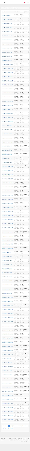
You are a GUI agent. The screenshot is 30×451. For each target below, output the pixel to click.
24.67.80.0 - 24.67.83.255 (7, 370)
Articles (17, 439)
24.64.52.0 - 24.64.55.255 (7, 35)
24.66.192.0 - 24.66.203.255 (7, 330)
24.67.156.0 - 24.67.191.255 (7, 399)
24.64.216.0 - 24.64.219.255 (7, 113)
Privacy (21, 441)
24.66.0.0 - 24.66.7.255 (6, 252)
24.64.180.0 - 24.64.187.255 (7, 93)
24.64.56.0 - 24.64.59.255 (7, 39)
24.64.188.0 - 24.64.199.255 (7, 97)
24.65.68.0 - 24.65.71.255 (7, 154)
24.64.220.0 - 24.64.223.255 (7, 117)
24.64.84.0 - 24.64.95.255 (7, 60)
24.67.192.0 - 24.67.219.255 (7, 403)
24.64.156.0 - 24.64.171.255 (7, 80)
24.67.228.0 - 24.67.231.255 (7, 415)
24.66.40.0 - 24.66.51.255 (7, 264)
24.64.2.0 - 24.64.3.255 (6, 15)
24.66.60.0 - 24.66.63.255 (7, 276)
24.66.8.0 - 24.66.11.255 (7, 256)
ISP (20, 439)
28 (8, 428)
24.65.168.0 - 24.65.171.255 (7, 195)
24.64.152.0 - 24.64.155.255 (7, 76)
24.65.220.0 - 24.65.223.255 (7, 223)
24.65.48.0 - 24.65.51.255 (7, 146)
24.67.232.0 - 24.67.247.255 (7, 419)
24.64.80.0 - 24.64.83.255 (7, 56)
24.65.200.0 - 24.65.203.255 (7, 207)
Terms (25, 441)
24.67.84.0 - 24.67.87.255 (7, 374)
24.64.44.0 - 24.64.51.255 (7, 31)
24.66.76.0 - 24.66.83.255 (7, 285)
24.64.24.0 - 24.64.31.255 (7, 23)
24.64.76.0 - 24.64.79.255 (7, 52)
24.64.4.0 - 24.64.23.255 (7, 19)
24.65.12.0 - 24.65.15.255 (7, 129)
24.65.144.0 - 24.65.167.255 (7, 191)
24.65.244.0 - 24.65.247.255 (7, 244)
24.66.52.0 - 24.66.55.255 (7, 268)
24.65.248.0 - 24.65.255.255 (7, 248)
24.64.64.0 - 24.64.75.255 (7, 48)
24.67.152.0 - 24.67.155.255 (7, 395)
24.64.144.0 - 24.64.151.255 (7, 72)
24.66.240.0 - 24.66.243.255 (7, 350)
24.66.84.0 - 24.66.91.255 (7, 289)
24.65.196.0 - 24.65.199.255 (7, 203)
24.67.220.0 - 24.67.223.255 (7, 407)
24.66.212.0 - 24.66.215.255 (7, 338)
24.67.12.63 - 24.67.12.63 (7, 362)
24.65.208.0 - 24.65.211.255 (7, 215)
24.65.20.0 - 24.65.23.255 (7, 138)
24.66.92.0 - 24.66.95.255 (7, 293)
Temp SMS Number (13, 438)
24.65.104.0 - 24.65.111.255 (7, 170)
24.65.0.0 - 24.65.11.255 (7, 125)
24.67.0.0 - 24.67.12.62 (6, 358)
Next (12, 428)
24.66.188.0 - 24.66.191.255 (7, 326)
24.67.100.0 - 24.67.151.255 (7, 391)
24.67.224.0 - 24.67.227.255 (7, 411)
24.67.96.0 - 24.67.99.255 (7, 387)
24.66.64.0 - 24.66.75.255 (7, 281)
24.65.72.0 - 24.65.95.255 (7, 158)
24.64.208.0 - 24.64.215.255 (7, 109)
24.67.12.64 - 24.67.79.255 (7, 366)
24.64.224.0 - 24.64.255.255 (7, 121)
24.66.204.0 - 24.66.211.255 (7, 334)
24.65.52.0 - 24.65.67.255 (7, 150)
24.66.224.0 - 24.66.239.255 (7, 346)
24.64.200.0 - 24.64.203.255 (7, 101)
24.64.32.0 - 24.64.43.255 (7, 27)
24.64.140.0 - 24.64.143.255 (7, 68)
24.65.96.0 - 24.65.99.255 (7, 162)
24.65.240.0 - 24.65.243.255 (7, 240)
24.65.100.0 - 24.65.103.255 (7, 166)
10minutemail (12, 439)
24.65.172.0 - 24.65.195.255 (7, 199)
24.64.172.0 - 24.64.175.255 (7, 84)
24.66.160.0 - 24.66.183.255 (7, 317)
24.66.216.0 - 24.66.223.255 (7, 342)
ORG (23, 439)
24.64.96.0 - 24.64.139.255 (7, 64)
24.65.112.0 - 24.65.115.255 (7, 174)
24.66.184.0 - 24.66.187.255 (7, 321)
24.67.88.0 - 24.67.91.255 (7, 379)
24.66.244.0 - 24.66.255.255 (7, 354)
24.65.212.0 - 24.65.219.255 (7, 219)
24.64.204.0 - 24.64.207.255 (7, 105)
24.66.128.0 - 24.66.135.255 (7, 305)
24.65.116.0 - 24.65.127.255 (7, 178)
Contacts (27, 439)
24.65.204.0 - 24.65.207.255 (7, 211)
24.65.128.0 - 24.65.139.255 (7, 183)
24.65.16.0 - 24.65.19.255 (7, 133)
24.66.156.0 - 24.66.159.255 (7, 313)
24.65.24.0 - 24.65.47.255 (7, 142)
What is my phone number (23, 438)
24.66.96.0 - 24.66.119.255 (7, 297)
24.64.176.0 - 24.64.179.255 (7, 89)
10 (3, 428)
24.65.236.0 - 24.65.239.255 (7, 236)
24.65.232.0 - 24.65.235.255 (7, 232)
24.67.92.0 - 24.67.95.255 (7, 383)
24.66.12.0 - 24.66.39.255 (7, 260)
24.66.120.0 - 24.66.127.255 (7, 301)
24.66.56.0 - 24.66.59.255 (7, 272)
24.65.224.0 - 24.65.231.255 (7, 227)
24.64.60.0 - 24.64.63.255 (7, 44)
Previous (5, 426)
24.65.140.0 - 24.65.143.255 (7, 187)
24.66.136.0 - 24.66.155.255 (7, 309)
